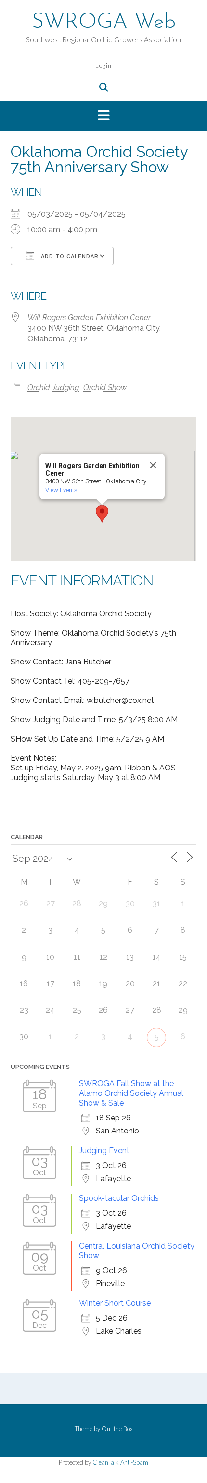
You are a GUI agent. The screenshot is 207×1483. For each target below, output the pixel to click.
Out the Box (117, 1428)
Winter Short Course (115, 1303)
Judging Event (104, 1150)
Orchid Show (105, 387)
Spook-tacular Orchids (119, 1198)
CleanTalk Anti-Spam (120, 1462)
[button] (103, 116)
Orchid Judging (53, 387)
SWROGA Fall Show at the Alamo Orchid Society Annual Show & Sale (131, 1093)
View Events (61, 490)
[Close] (153, 465)
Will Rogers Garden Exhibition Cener (89, 317)
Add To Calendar (69, 256)
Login (103, 65)
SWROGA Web (104, 22)
